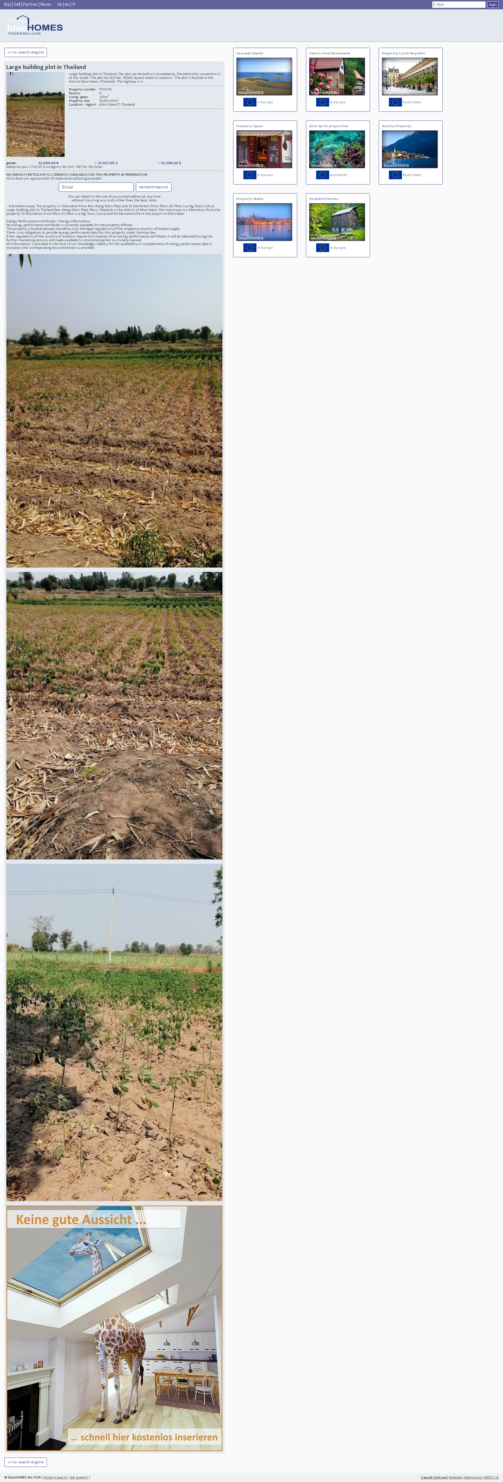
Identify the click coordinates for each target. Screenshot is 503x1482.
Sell (17, 4)
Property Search (55, 1477)
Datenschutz (473, 1477)
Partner (30, 4)
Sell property (79, 1477)
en (67, 4)
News (45, 4)
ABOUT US (491, 1477)
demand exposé (153, 187)
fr (74, 4)
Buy (7, 4)
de (59, 4)
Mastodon (456, 1477)
